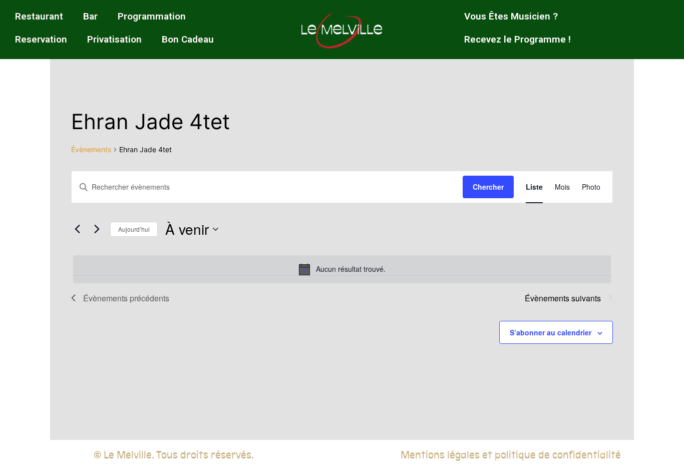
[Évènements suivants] (97, 229)
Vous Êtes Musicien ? (511, 16)
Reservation (41, 39)
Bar (90, 16)
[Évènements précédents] (77, 229)
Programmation (152, 16)
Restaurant (39, 16)
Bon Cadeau (188, 39)
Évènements (91, 149)
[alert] (342, 269)
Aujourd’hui (134, 229)
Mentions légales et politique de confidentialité (511, 454)
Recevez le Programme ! (517, 39)
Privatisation (114, 39)
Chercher (488, 187)
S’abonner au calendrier (550, 332)
